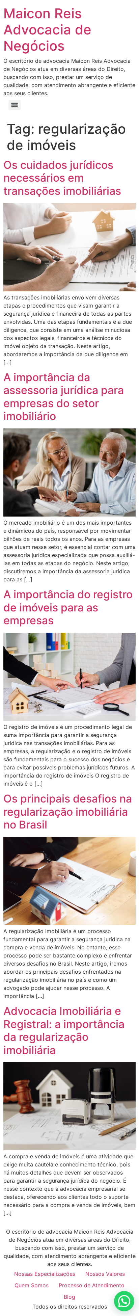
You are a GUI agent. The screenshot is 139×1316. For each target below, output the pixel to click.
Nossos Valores (105, 1273)
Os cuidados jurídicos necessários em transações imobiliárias (62, 178)
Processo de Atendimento (91, 1285)
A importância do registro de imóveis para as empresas (68, 607)
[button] (124, 1301)
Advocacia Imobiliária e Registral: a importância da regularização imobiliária (63, 1030)
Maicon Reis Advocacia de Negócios (47, 29)
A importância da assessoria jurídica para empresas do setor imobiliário (63, 397)
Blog (69, 1296)
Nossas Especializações (44, 1273)
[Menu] (14, 105)
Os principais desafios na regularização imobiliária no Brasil (67, 811)
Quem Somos (32, 1285)
